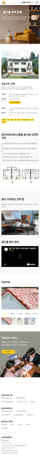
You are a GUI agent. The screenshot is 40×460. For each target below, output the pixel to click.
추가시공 (35, 313)
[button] (36, 222)
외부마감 (5, 313)
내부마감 (13, 313)
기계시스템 (27, 313)
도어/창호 (20, 313)
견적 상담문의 (7, 351)
